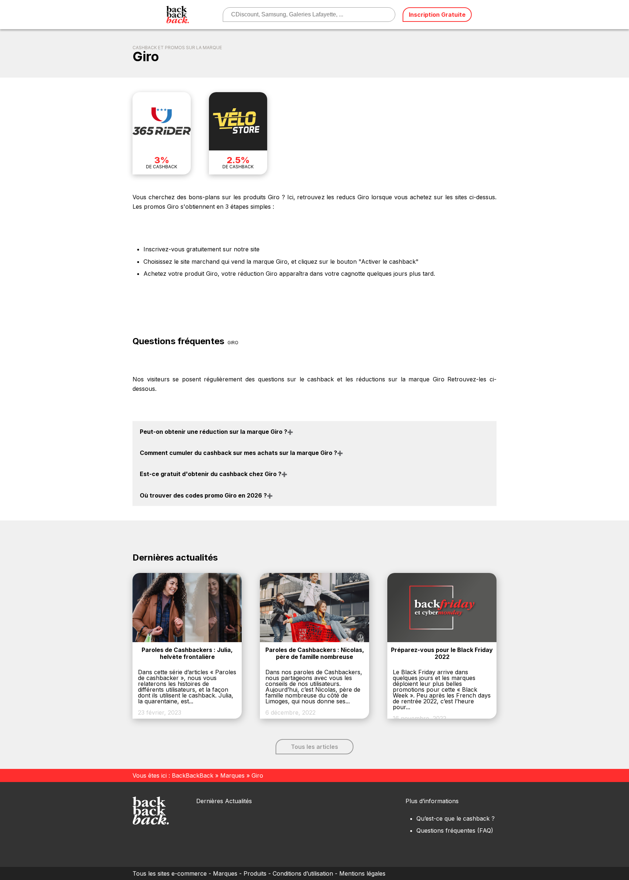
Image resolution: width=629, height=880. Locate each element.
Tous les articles (314, 746)
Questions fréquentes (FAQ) (454, 830)
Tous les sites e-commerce (169, 873)
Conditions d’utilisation (303, 873)
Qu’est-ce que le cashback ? (455, 818)
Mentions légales (362, 873)
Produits (255, 873)
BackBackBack (192, 775)
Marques (232, 775)
